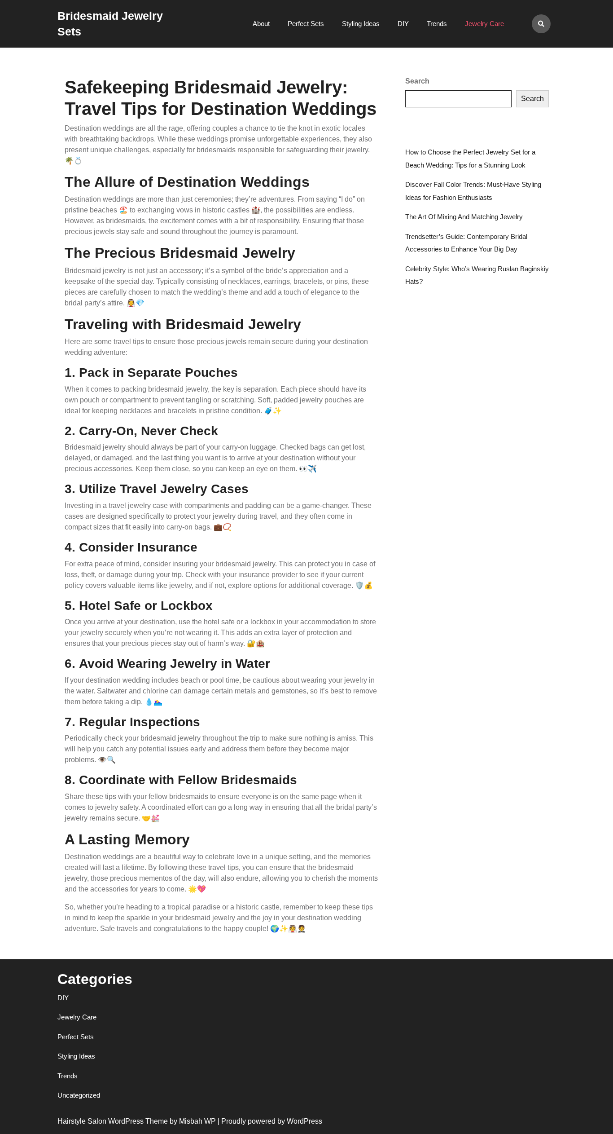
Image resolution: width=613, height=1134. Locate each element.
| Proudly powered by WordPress (270, 1121)
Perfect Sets (306, 23)
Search (417, 81)
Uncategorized (78, 1095)
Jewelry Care (484, 23)
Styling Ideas (361, 23)
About (261, 23)
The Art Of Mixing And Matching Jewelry (464, 217)
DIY (403, 23)
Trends (437, 23)
